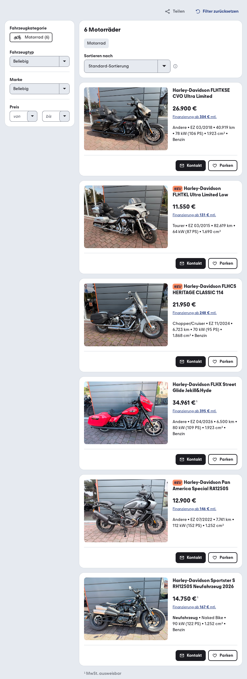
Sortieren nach (98, 55)
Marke (16, 79)
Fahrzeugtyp (22, 52)
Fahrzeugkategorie (28, 28)
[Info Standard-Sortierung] (175, 66)
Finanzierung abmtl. (195, 117)
